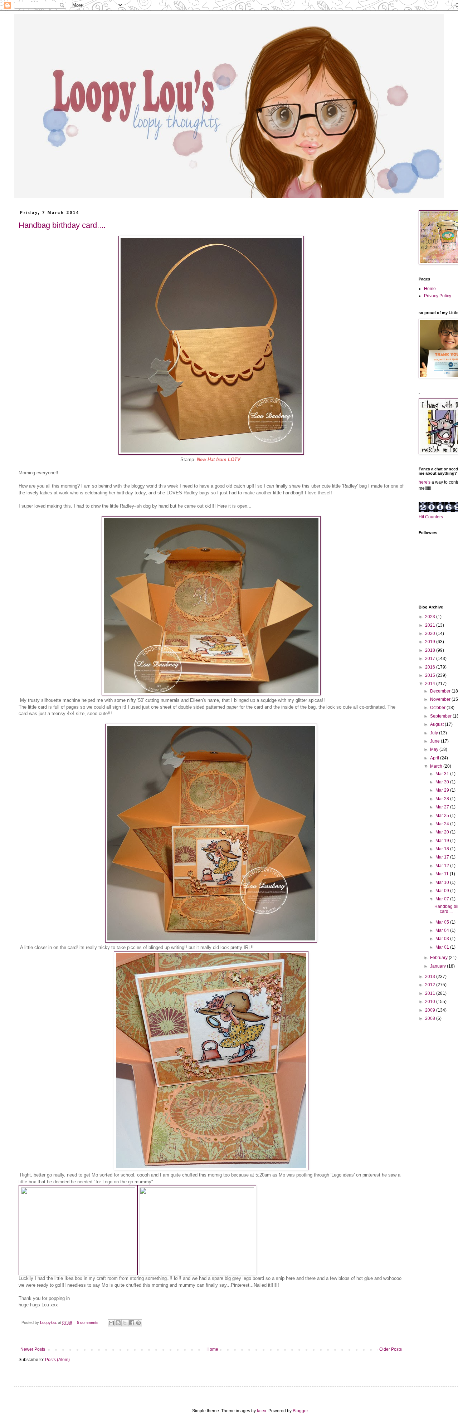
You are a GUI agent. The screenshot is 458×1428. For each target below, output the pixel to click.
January (438, 966)
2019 (430, 641)
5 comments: (89, 1322)
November (441, 699)
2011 (430, 993)
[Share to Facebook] (131, 1322)
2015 (430, 675)
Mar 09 (442, 890)
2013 (430, 976)
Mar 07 (442, 898)
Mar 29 (442, 790)
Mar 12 (442, 865)
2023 (430, 616)
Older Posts (390, 1349)
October (438, 707)
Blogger (300, 1410)
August (437, 724)
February (439, 957)
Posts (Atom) (57, 1359)
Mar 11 (442, 873)
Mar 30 (442, 781)
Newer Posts (32, 1349)
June (435, 741)
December (441, 691)
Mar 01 (442, 947)
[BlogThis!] (118, 1322)
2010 (430, 1001)
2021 (430, 625)
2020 (430, 633)
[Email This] (111, 1322)
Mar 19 (442, 840)
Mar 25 (442, 815)
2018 (430, 650)
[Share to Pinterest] (138, 1322)
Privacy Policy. (438, 295)
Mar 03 (442, 938)
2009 (430, 1010)
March (436, 766)
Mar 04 (442, 930)
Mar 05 (442, 922)
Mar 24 (442, 823)
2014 (430, 683)
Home (212, 1349)
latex (261, 1410)
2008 (430, 1018)
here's (424, 482)
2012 (430, 984)
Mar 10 (442, 882)
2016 (430, 667)
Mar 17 (442, 857)
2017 (430, 658)
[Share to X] (124, 1322)
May (434, 749)
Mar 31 (442, 773)
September (441, 716)
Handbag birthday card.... (62, 225)
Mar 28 (442, 798)
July (434, 732)
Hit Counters (431, 516)
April (435, 758)
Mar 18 (442, 848)
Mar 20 (442, 832)
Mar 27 (442, 807)
